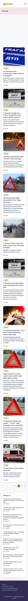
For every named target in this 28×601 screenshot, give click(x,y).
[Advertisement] (14, 29)
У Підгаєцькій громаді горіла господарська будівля (11, 548)
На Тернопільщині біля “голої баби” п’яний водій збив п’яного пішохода (14, 332)
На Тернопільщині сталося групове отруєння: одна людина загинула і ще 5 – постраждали (13, 570)
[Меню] (25, 3)
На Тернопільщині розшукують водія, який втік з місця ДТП (13, 73)
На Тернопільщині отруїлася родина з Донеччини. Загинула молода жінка (13, 555)
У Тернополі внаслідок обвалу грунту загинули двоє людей (13, 508)
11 (21, 485)
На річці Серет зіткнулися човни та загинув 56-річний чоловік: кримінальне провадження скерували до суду (13, 517)
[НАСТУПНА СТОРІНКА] (14, 488)
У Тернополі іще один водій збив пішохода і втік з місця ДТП (13, 285)
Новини (6, 68)
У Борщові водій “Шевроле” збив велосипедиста (12, 562)
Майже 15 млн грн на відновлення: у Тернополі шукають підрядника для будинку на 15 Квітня (13, 540)
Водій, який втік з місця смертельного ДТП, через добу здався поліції (12, 376)
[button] (3, 486)
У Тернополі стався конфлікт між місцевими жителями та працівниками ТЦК (13, 500)
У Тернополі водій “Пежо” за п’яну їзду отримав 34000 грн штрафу (13, 532)
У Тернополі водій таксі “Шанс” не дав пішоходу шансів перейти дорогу (12, 115)
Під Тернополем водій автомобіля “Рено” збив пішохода (12, 200)
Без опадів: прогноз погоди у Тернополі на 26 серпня (14, 525)
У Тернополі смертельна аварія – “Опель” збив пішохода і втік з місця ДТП (13, 423)
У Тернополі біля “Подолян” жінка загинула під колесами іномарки (13, 245)
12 (24, 485)
